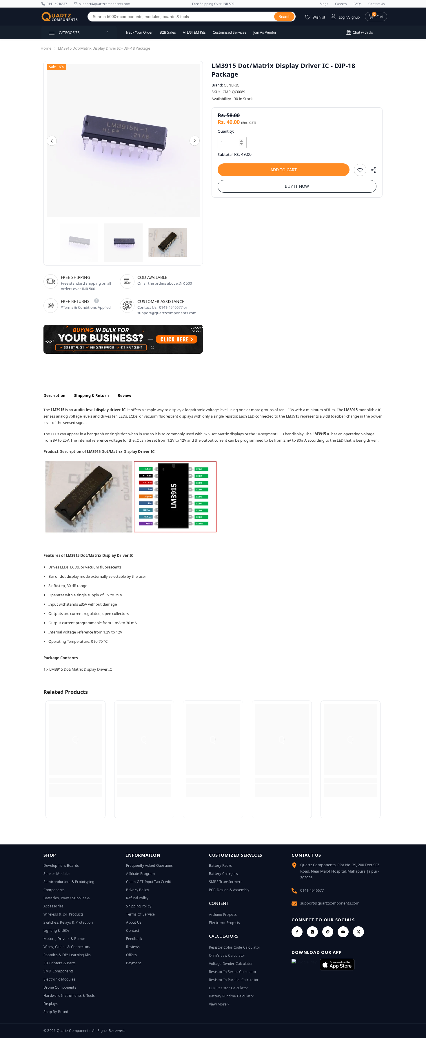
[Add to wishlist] (360, 170)
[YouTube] (343, 931)
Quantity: (226, 131)
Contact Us (376, 3)
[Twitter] (358, 931)
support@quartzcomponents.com (329, 903)
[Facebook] (297, 931)
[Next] (195, 141)
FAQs (357, 3)
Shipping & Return (91, 395)
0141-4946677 (57, 3)
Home (46, 48)
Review (124, 395)
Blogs (324, 3)
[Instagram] (312, 931)
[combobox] (181, 16)
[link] (75, 780)
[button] (376, 16)
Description (54, 395)
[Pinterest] (327, 931)
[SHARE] (371, 171)
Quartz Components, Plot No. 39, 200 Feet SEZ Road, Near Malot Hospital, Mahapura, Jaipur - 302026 (339, 871)
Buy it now (297, 186)
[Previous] (52, 141)
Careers (341, 3)
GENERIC (231, 85)
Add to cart (283, 169)
